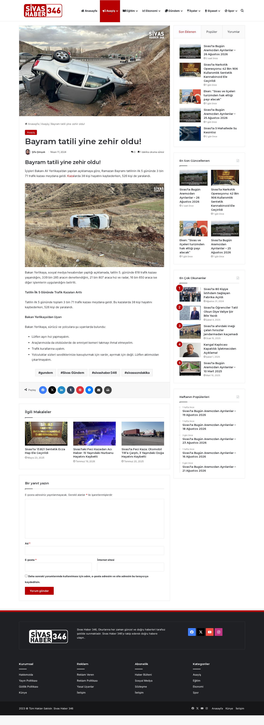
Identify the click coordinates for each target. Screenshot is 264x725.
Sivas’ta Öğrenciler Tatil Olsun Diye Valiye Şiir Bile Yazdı (221, 311)
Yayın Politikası (28, 680)
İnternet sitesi (105, 559)
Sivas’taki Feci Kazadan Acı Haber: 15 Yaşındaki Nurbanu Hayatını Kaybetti (93, 453)
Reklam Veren (85, 674)
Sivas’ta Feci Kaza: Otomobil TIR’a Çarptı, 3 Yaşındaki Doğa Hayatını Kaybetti (143, 453)
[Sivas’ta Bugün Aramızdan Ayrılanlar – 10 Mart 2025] (190, 368)
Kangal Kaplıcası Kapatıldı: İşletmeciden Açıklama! (220, 348)
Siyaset (212, 10)
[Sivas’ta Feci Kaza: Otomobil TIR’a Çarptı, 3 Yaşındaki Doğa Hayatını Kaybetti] (143, 434)
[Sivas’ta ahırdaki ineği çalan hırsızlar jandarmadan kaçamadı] (190, 331)
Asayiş (110, 10)
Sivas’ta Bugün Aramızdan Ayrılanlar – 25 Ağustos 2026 (219, 114)
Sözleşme (141, 686)
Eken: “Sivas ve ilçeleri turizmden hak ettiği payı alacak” (219, 95)
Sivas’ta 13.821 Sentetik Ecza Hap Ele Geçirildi (45, 451)
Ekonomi (151, 10)
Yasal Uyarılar (85, 686)
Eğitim (130, 10)
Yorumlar (233, 32)
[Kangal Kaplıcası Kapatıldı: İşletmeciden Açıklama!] (190, 350)
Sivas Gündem (73, 373)
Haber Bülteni (143, 674)
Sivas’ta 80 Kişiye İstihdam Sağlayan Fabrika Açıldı (217, 293)
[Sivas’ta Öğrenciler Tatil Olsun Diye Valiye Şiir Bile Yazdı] (190, 313)
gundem (46, 373)
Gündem (174, 10)
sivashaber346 (105, 373)
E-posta (31, 559)
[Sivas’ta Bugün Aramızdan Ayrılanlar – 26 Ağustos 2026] (190, 51)
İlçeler (193, 10)
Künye (23, 692)
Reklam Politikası (87, 680)
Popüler (211, 32)
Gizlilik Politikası (28, 686)
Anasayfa (90, 10)
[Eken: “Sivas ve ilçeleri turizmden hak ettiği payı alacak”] (190, 96)
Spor (230, 10)
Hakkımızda (26, 674)
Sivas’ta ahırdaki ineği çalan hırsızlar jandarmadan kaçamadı (221, 330)
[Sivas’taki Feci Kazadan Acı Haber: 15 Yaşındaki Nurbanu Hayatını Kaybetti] (94, 434)
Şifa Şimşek (38, 152)
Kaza (70, 176)
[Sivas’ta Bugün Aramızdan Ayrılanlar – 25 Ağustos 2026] (190, 115)
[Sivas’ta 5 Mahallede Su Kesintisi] (190, 133)
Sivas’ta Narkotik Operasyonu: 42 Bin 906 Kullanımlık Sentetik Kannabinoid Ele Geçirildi (221, 73)
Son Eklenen (187, 32)
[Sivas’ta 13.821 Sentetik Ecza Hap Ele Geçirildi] (46, 434)
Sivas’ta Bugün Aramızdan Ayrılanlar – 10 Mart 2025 (219, 367)
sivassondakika (138, 373)
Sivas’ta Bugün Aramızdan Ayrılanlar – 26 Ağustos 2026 (219, 50)
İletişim (81, 692)
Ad (27, 543)
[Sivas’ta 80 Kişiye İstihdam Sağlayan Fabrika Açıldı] (190, 294)
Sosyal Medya (143, 680)
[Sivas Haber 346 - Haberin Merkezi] (43, 10)
